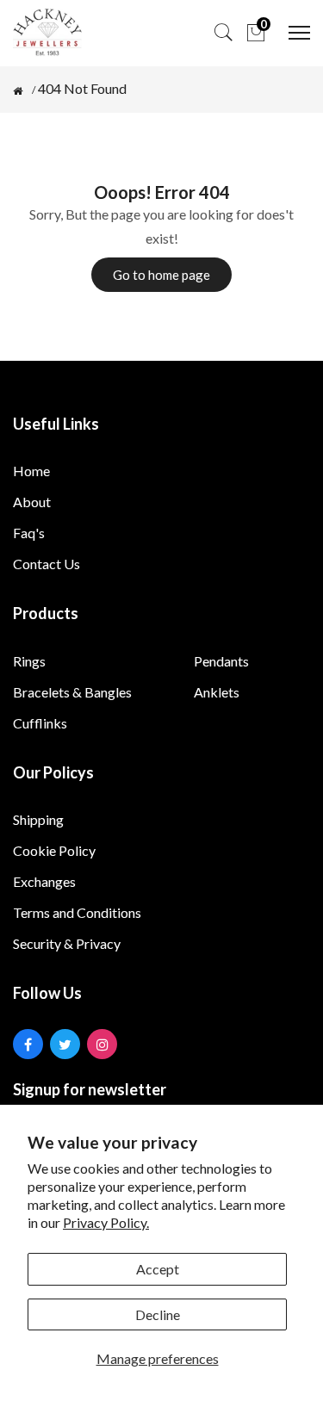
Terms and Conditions (77, 912)
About (32, 501)
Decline (157, 1314)
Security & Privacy (67, 943)
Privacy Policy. (106, 1222)
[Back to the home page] (17, 91)
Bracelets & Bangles (72, 692)
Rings (29, 661)
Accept (157, 1269)
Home (31, 470)
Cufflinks (40, 723)
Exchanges (44, 881)
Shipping (38, 819)
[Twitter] (65, 1044)
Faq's (29, 532)
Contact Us (46, 563)
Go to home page (161, 274)
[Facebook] (28, 1044)
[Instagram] (102, 1044)
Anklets (216, 692)
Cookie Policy (54, 850)
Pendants (221, 661)
